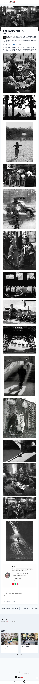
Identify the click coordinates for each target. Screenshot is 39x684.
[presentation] (9, 639)
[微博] (13, 584)
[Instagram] (17, 584)
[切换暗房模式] (37, 678)
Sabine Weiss (12, 44)
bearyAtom (25, 648)
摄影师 (7, 601)
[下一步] (36, 643)
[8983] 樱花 (6, 647)
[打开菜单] (37, 2)
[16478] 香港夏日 (26, 647)
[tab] (17, 654)
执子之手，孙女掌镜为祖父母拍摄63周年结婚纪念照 (13, 593)
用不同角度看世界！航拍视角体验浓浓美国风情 (9, 608)
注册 (10, 621)
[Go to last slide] (3, 643)
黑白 (14, 601)
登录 (8, 621)
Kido (5, 33)
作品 (34, 40)
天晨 (5, 648)
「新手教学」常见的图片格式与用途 (31, 607)
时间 (11, 601)
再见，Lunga (6, 595)
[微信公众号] (15, 584)
